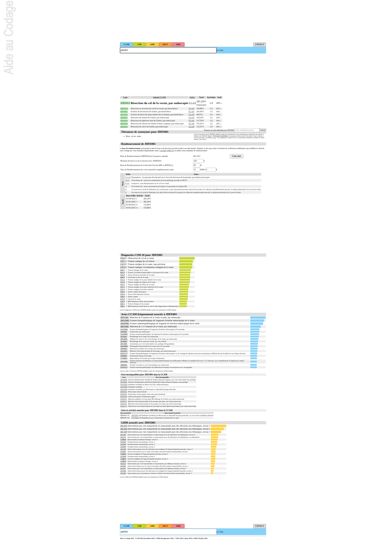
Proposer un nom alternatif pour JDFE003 (219, 130)
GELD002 (124, 384)
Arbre (192, 97)
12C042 (123, 444)
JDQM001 (124, 346)
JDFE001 (124, 317)
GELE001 (134, 415)
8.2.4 (127, 180)
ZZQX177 (124, 353)
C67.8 (123, 267)
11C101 (123, 473)
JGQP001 (124, 334)
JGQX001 (124, 329)
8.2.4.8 (192, 102)
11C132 (123, 429)
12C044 (123, 456)
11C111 (123, 468)
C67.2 (122, 280)
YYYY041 (135, 418)
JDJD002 (123, 341)
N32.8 (122, 275)
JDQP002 (124, 323)
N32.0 (123, 258)
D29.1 (122, 304)
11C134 (123, 435)
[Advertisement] (193, 21)
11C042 (123, 466)
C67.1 (122, 284)
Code (125, 97)
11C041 (123, 451)
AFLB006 (123, 380)
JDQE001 (123, 392)
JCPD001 (123, 358)
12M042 (123, 461)
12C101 (123, 449)
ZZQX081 (124, 361)
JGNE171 (123, 406)
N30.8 (122, 296)
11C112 (123, 464)
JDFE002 (124, 326)
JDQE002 (123, 394)
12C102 (123, 471)
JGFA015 (123, 351)
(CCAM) (220, 50)
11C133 (123, 432)
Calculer (236, 156)
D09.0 (122, 277)
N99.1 (122, 306)
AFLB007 (123, 382)
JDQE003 (123, 396)
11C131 (123, 426)
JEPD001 (123, 356)
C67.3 (122, 287)
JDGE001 (124, 339)
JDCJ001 (123, 344)
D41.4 (122, 272)
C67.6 (122, 289)
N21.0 (122, 299)
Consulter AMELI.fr (166, 151)
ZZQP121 (124, 367)
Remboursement (201, 105)
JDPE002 (123, 365)
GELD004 (124, 387)
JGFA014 (123, 399)
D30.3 (122, 270)
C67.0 (122, 282)
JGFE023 (123, 401)
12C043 (123, 447)
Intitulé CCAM (159, 97)
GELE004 (123, 389)
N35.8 (122, 294)
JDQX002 (124, 320)
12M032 (123, 454)
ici (214, 137)
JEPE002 (123, 332)
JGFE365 (123, 404)
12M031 (123, 459)
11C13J (123, 437)
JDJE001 (123, 336)
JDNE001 (123, 348)
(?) (172, 165)
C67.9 (123, 264)
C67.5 (123, 261)
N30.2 (122, 292)
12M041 (123, 439)
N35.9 (122, 301)
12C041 (123, 442)
